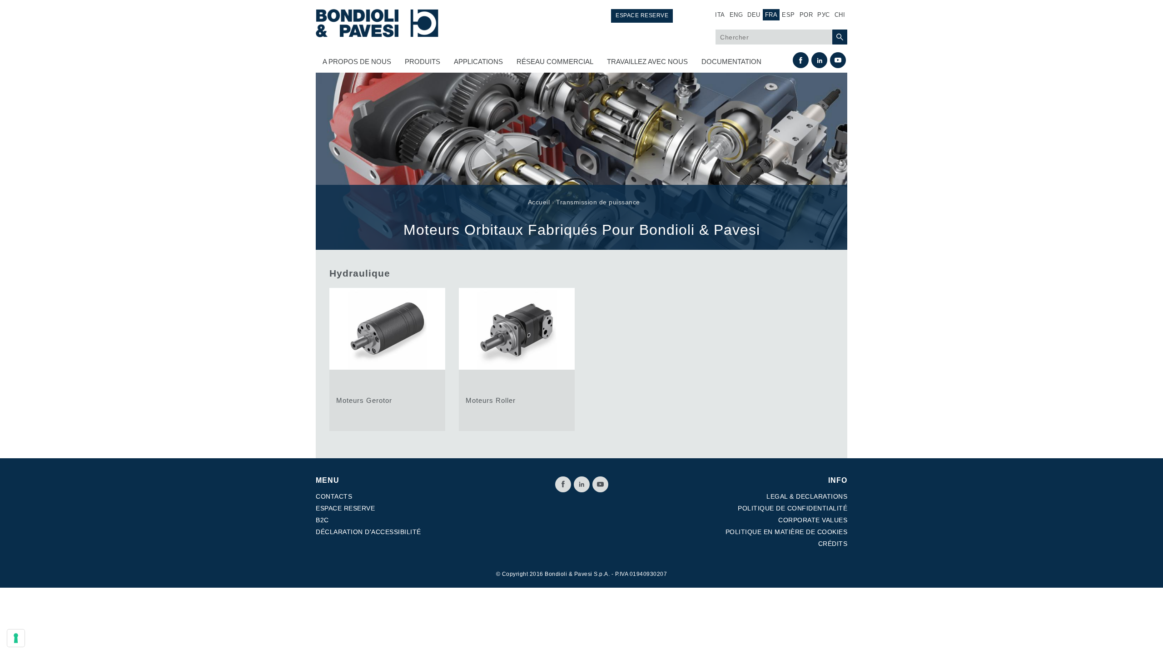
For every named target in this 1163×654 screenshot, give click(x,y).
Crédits (833, 543)
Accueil (539, 202)
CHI (840, 14)
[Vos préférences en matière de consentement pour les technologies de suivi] (16, 638)
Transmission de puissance (598, 202)
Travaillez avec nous (647, 61)
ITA (720, 14)
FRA (771, 14)
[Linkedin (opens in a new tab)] (819, 60)
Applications (478, 61)
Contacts (334, 496)
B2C (322, 520)
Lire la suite (387, 359)
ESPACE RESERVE (345, 508)
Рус (823, 14)
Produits (422, 61)
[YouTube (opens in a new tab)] (838, 60)
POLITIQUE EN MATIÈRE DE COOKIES (787, 531)
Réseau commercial (555, 61)
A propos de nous (357, 61)
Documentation (731, 61)
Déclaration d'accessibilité (368, 531)
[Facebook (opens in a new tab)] (801, 60)
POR (806, 14)
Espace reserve (642, 15)
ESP (788, 14)
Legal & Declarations (806, 496)
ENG (736, 14)
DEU (753, 14)
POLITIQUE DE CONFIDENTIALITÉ (792, 508)
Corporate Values (812, 520)
